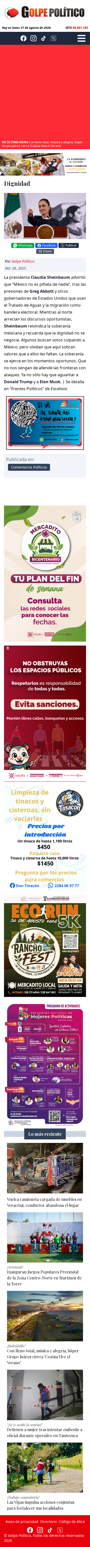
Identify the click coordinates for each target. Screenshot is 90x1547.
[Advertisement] (45, 93)
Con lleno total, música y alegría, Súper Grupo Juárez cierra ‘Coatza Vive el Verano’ (42, 144)
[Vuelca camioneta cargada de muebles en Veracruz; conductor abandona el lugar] (45, 1168)
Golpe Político (23, 261)
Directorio (48, 1521)
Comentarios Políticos (29, 467)
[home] (45, 12)
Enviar (47, 251)
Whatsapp (25, 245)
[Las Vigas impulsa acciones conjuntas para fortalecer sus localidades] (45, 1468)
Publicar (71, 245)
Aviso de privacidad (22, 1521)
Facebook (49, 245)
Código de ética (72, 1521)
